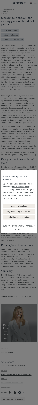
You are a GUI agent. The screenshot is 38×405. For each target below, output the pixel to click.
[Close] (33, 172)
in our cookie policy (21, 187)
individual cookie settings (19, 217)
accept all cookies (19, 206)
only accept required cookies (19, 211)
